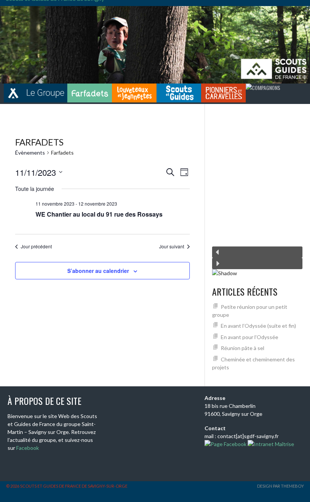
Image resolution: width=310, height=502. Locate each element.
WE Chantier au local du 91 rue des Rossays (99, 214)
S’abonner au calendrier (98, 270)
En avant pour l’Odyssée (249, 337)
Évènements (30, 152)
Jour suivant (171, 246)
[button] (257, 252)
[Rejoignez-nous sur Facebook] (225, 444)
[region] (257, 194)
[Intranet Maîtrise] (270, 444)
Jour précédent (36, 246)
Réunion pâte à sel (242, 348)
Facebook (27, 448)
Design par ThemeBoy (280, 485)
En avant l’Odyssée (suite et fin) (258, 325)
